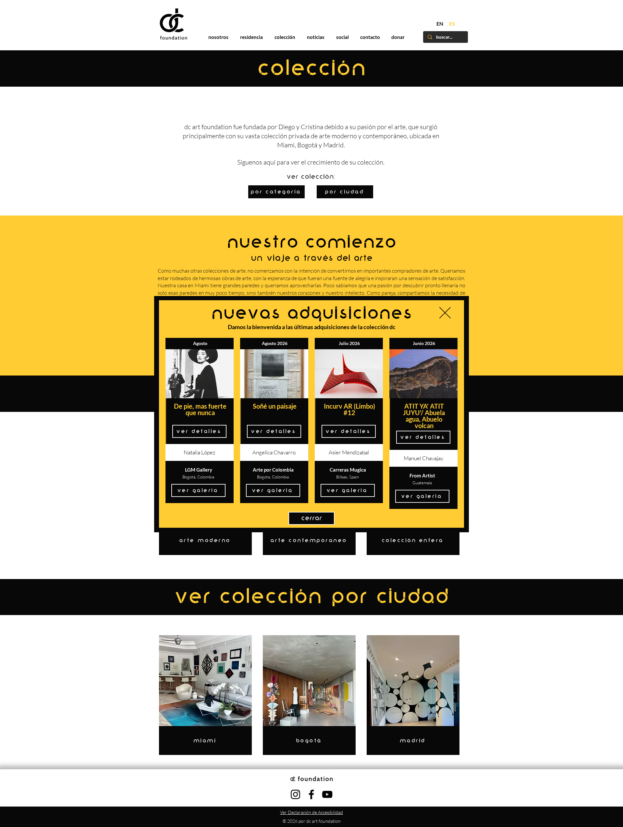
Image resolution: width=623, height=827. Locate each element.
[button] (445, 312)
